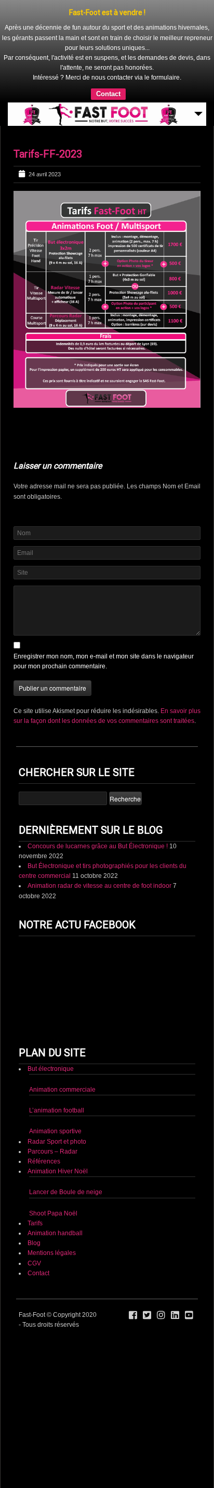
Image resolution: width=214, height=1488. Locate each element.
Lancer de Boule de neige (65, 1192)
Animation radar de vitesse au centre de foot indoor (99, 885)
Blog (34, 1243)
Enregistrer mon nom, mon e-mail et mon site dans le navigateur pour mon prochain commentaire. (104, 661)
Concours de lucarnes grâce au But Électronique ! (98, 846)
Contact (108, 94)
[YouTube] (189, 1315)
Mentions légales (52, 1253)
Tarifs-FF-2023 (48, 154)
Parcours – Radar (52, 1151)
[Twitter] (147, 1315)
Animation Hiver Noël (58, 1171)
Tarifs (35, 1223)
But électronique (51, 1068)
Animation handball (55, 1233)
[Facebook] (133, 1315)
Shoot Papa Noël (53, 1213)
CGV (34, 1263)
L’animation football (56, 1110)
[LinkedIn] (175, 1315)
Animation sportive (55, 1131)
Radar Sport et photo (57, 1141)
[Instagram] (161, 1315)
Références (44, 1161)
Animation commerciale (62, 1089)
